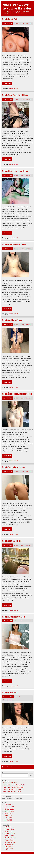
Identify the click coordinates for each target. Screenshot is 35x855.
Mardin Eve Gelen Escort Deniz (14, 244)
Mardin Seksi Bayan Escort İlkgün (15, 95)
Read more (7, 83)
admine (16, 23)
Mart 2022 (8, 815)
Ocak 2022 (8, 820)
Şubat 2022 (9, 818)
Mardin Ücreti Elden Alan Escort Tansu (17, 393)
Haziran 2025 (9, 809)
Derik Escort (9, 831)
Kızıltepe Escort (10, 833)
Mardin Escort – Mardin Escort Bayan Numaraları (17, 6)
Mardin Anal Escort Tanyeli (12, 320)
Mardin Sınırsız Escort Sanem (13, 467)
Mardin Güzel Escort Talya (12, 540)
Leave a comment (26, 23)
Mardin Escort (13, 88)
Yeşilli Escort (9, 849)
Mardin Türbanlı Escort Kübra (13, 616)
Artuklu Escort (9, 827)
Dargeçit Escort (10, 829)
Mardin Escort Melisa (10, 19)
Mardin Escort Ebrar (10, 692)
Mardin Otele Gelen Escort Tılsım (15, 170)
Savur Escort (9, 846)
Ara (3, 773)
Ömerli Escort (9, 844)
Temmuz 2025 (9, 807)
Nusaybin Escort (10, 842)
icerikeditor (18, 696)
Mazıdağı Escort (10, 838)
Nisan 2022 (8, 813)
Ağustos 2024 (9, 811)
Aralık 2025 (8, 805)
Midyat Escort (9, 840)
